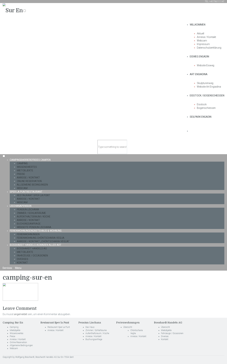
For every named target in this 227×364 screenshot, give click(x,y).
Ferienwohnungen (36, 230)
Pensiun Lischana (28, 209)
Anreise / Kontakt (206, 37)
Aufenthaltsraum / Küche (33, 216)
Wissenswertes (27, 167)
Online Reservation (29, 181)
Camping (30, 159)
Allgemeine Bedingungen (32, 184)
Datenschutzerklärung (209, 47)
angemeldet (20, 314)
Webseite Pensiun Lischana (34, 227)
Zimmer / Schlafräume (31, 213)
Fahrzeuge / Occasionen (32, 255)
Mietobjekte (25, 170)
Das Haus (90, 327)
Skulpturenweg (205, 83)
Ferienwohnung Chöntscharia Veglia (40, 237)
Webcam (202, 40)
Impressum (203, 44)
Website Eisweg (205, 65)
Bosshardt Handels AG (35, 244)
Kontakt (22, 262)
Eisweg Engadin (199, 56)
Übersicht (127, 327)
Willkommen (197, 24)
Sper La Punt (26, 191)
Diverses (22, 259)
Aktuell (200, 33)
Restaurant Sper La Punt (33, 195)
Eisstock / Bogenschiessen (207, 95)
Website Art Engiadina (209, 86)
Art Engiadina (198, 74)
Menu (18, 268)
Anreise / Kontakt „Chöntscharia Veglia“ (43, 241)
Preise (21, 174)
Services (7, 268)
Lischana (20, 206)
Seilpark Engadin (200, 116)
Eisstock (202, 104)
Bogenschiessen (206, 108)
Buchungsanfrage (29, 223)
